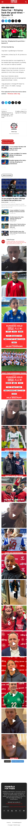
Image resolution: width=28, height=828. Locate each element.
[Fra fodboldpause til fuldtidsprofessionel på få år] (14, 541)
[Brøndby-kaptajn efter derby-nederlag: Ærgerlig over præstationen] (5, 162)
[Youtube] (23, 810)
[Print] (16, 20)
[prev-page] (2, 167)
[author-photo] (14, 129)
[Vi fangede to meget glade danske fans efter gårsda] (14, 618)
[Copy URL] (19, 20)
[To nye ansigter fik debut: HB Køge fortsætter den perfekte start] (5, 148)
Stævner (6, 5)
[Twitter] (6, 20)
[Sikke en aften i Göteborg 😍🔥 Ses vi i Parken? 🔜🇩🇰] (14, 592)
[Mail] (16, 810)
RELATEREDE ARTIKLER (7, 140)
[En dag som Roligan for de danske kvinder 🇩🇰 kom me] (14, 489)
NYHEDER (12, 7)
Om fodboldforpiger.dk (16, 822)
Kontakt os (9, 822)
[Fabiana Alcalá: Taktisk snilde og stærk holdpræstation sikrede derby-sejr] (5, 226)
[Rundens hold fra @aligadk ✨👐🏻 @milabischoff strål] (14, 386)
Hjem (2, 5)
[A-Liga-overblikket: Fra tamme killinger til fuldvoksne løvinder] (5, 155)
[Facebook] (2, 20)
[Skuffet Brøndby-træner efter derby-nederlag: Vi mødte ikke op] (5, 233)
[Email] (12, 20)
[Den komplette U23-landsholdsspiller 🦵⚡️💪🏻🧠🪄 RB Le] (14, 258)
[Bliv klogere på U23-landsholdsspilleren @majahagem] (14, 412)
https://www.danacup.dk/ (14, 133)
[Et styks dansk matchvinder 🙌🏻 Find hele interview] (14, 669)
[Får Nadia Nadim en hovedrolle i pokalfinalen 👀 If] (14, 309)
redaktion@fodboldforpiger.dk (14, 803)
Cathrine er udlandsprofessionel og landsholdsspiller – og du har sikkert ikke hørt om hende (7, 114)
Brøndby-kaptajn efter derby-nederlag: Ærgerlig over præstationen (17, 162)
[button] (2, 2)
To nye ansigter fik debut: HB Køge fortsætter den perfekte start (17, 148)
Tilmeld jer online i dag (13, 93)
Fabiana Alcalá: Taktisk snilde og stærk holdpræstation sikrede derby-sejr (17, 226)
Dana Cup (12, 5)
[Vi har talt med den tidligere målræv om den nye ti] (14, 463)
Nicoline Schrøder (4, 202)
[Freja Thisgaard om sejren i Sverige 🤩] (14, 695)
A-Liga (4, 149)
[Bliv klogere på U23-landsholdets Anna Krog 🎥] (14, 515)
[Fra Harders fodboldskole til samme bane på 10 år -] (14, 720)
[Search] (26, 2)
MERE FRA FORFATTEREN (8, 142)
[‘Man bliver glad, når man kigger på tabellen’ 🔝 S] (14, 566)
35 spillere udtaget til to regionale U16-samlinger (21, 112)
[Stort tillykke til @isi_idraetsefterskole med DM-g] (14, 361)
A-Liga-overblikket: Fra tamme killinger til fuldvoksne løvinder (17, 155)
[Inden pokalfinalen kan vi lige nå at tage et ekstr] (14, 335)
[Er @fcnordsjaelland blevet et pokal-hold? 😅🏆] (14, 284)
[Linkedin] (9, 20)
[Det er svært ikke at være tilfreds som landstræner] (14, 643)
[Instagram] (8, 810)
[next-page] (5, 167)
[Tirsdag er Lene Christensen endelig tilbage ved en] (14, 746)
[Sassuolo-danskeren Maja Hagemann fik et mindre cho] (14, 438)
